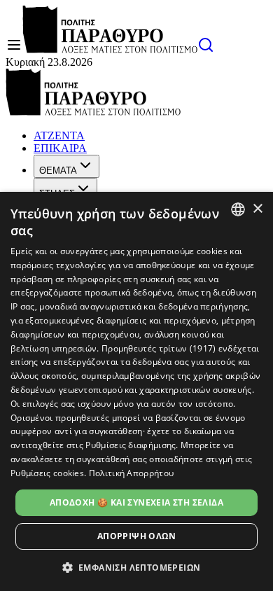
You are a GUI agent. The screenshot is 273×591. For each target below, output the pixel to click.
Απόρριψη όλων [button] (136, 536)
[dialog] (136, 391)
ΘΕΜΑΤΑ (58, 170)
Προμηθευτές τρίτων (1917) (159, 348)
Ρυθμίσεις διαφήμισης (130, 445)
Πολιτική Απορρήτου (131, 473)
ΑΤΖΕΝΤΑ (59, 135)
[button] (137, 567)
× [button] (257, 209)
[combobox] (238, 209)
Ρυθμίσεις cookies (47, 473)
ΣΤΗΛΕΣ (57, 193)
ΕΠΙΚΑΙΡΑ (60, 148)
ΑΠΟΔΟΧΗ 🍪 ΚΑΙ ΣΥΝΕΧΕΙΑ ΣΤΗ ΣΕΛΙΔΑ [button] (136, 502)
